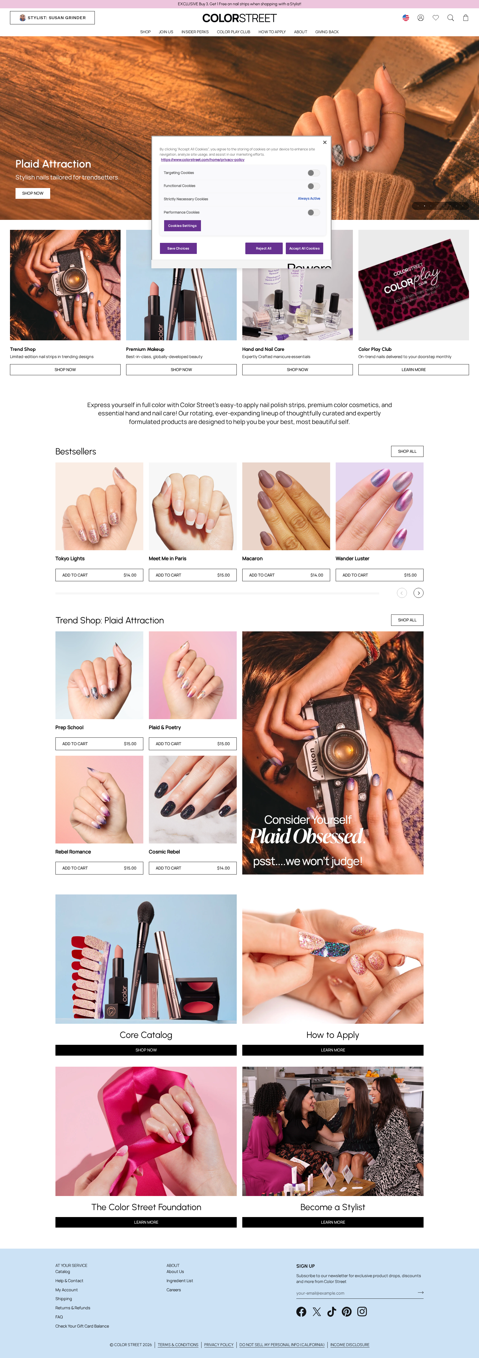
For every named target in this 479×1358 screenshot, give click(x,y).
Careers (174, 1289)
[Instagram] (362, 1312)
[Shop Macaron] (286, 506)
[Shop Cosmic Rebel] (193, 799)
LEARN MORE (146, 1222)
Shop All (407, 451)
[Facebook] (301, 1312)
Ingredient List (180, 1280)
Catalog (62, 1271)
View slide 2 (424, 205)
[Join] (419, 1292)
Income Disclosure (350, 1344)
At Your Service (71, 1265)
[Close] (325, 142)
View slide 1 (418, 205)
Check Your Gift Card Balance (82, 1326)
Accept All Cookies (304, 248)
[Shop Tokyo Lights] (99, 506)
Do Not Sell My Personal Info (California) (282, 1344)
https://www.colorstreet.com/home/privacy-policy (202, 159)
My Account (66, 1289)
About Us (175, 1271)
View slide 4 (437, 205)
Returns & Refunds (72, 1307)
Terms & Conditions (178, 1344)
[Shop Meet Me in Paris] (193, 506)
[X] (317, 1312)
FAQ (59, 1317)
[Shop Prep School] (99, 675)
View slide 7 (456, 205)
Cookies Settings (182, 225)
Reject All (264, 248)
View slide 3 (430, 205)
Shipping (63, 1298)
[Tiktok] (331, 1312)
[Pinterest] (347, 1312)
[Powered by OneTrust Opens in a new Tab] (308, 264)
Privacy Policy (219, 1344)
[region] (239, 4)
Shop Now (33, 193)
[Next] (419, 593)
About (173, 1265)
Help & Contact (69, 1280)
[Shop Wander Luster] (380, 506)
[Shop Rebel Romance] (99, 799)
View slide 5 (443, 205)
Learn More (414, 369)
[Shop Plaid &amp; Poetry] (193, 675)
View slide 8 (462, 205)
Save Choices (178, 248)
